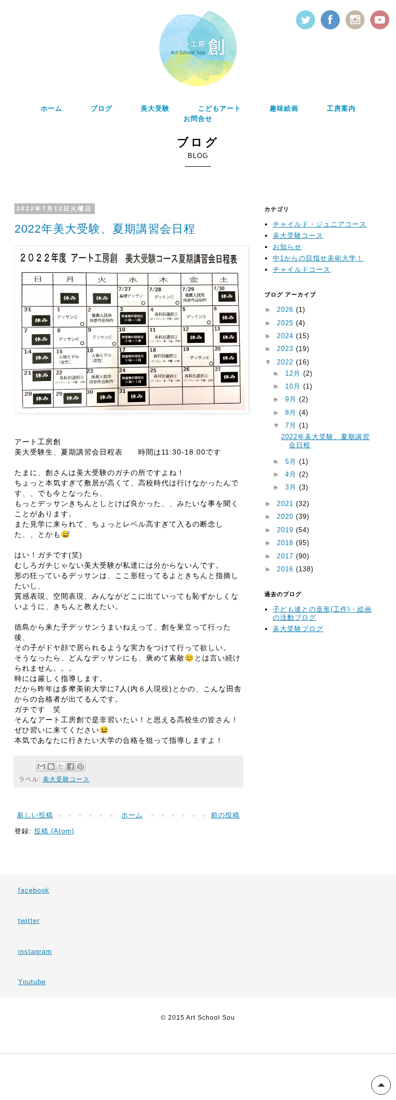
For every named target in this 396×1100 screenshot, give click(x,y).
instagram (35, 951)
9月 (292, 399)
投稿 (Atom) (54, 831)
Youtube (32, 982)
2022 (286, 362)
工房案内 (341, 108)
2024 (286, 336)
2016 (286, 569)
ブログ (101, 108)
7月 (292, 425)
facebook (34, 890)
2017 (286, 556)
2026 (286, 309)
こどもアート (219, 108)
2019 (286, 530)
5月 (292, 461)
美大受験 (155, 108)
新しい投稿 (35, 815)
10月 (294, 386)
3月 (292, 487)
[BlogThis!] (51, 766)
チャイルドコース (302, 269)
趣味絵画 (284, 108)
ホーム (51, 108)
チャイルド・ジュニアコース (320, 224)
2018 (286, 543)
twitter (29, 920)
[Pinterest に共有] (80, 766)
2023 (286, 349)
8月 (292, 412)
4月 (292, 474)
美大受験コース (66, 779)
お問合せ (198, 119)
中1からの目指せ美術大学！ (318, 258)
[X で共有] (61, 766)
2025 (286, 323)
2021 (286, 504)
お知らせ (287, 247)
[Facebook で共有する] (70, 766)
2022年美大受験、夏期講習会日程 (104, 228)
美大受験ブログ (298, 629)
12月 (294, 373)
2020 (286, 516)
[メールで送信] (41, 766)
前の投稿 (225, 815)
